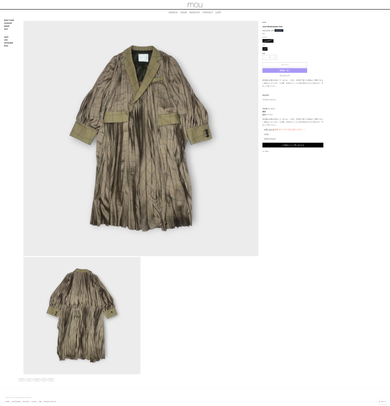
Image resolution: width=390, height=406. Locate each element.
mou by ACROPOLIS (15, 397)
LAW (40, 402)
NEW (44, 379)
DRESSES (37, 379)
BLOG (6, 46)
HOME (7, 402)
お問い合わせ (269, 129)
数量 (263, 53)
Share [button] (267, 151)
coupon (29, 379)
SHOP (6, 37)
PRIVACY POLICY (270, 139)
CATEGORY (8, 23)
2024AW (22, 379)
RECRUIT (26, 402)
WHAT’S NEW (9, 20)
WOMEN (50, 379)
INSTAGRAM (8, 43)
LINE (6, 40)
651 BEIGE (269, 41)
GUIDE (266, 134)
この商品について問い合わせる (293, 145)
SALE (6, 29)
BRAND (6, 26)
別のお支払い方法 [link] (285, 75)
